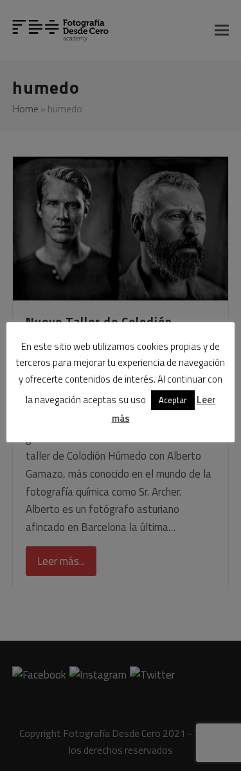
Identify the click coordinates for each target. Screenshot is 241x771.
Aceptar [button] (173, 400)
